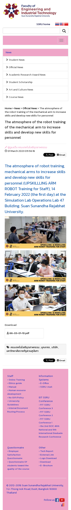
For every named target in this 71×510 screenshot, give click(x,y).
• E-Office (44, 383)
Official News (15, 67)
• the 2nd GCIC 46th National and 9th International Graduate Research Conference (51, 431)
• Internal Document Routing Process (17, 409)
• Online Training (16, 379)
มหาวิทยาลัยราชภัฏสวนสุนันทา (22, 351)
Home (8, 108)
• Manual (11, 386)
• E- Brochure (46, 465)
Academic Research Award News (27, 75)
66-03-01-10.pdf (19, 333)
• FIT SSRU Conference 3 (46, 406)
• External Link (46, 454)
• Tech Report (46, 451)
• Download (45, 462)
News (8, 52)
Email (62, 155)
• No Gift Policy (15, 397)
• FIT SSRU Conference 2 (46, 413)
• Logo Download (48, 458)
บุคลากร (45, 347)
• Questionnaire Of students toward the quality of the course (18, 465)
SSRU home (43, 24)
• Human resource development (16, 392)
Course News (15, 97)
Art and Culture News (20, 90)
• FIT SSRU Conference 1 (45, 420)
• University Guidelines (13, 402)
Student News (16, 60)
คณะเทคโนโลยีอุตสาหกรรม (25, 347)
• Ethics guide (14, 383)
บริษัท (55, 347)
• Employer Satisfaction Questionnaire (14, 454)
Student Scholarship (20, 82)
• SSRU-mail (45, 386)
